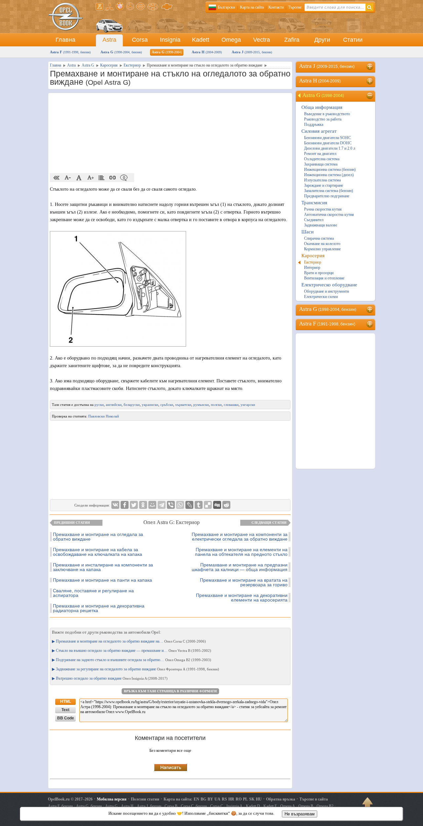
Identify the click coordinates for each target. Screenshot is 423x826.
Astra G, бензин (89, 806)
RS (224, 799)
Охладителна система (321, 159)
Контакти (276, 7)
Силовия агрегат (319, 131)
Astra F (70, 52)
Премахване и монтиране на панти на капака (102, 580)
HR (231, 799)
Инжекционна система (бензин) (330, 169)
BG (203, 799)
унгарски (248, 405)
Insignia (170, 39)
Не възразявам (300, 813)
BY (210, 799)
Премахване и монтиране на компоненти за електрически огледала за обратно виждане (240, 536)
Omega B (305, 806)
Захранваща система (320, 164)
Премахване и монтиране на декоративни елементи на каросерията (242, 597)
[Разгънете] (370, 67)
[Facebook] (125, 505)
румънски (201, 405)
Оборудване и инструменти (326, 291)
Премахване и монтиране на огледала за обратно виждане (98, 536)
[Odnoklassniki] (143, 505)
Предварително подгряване (326, 196)
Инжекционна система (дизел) (329, 174)
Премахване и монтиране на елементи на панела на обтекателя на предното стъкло (241, 552)
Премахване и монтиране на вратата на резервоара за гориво (244, 582)
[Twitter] (134, 505)
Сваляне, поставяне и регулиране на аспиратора (93, 593)
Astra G (121, 52)
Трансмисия (314, 202)
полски (216, 405)
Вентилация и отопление (324, 278)
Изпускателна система (322, 180)
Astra (109, 39)
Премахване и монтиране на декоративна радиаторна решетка (98, 608)
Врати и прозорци (318, 272)
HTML (65, 701)
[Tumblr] (199, 505)
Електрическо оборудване (329, 284)
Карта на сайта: (178, 799)
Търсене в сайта (313, 799)
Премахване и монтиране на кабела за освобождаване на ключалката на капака (97, 552)
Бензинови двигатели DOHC (328, 143)
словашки (231, 405)
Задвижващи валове (320, 225)
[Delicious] (208, 505)
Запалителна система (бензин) (328, 190)
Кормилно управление (322, 249)
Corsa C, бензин (194, 806)
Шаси (307, 231)
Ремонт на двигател (320, 153)
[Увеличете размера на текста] (90, 177)
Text (65, 709)
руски (99, 405)
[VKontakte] (115, 505)
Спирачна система (319, 238)
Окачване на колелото (322, 243)
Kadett (200, 39)
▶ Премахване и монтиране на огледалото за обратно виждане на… (129, 641)
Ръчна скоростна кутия (323, 209)
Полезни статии (145, 799)
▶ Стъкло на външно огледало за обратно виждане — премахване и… (131, 650)
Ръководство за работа (322, 119)
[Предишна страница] (56, 177)
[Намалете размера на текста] (68, 177)
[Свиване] (370, 96)
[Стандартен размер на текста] (79, 177)
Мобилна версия (112, 799)
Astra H (207, 52)
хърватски (183, 405)
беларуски (132, 405)
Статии (353, 39)
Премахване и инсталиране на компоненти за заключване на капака (103, 567)
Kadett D (253, 806)
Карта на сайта (252, 7)
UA (217, 799)
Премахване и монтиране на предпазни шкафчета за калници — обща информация (240, 567)
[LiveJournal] (189, 505)
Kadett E (270, 806)
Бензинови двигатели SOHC (327, 137)
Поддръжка (313, 124)
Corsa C (216, 806)
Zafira (291, 39)
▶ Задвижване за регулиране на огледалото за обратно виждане (135, 669)
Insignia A (234, 806)
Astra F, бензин (60, 806)
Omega (231, 39)
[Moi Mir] (152, 505)
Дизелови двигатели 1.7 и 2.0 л (329, 148)
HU (259, 799)
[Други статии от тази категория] (101, 177)
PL (245, 799)
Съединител (314, 220)
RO (239, 799)
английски (114, 405)
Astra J (252, 52)
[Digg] (217, 505)
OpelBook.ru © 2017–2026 (70, 799)
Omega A (287, 806)
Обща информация (321, 107)
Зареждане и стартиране (323, 185)
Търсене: (295, 7)
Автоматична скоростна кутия (329, 214)
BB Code (65, 718)
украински (150, 405)
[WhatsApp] (180, 505)
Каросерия (313, 255)
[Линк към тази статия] (113, 177)
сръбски (166, 405)
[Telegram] (162, 505)
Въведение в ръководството (327, 114)
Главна (65, 39)
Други (322, 39)
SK (251, 799)
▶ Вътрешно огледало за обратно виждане (110, 678)
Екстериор (312, 262)
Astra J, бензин (149, 806)
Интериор (312, 267)
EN (196, 799)
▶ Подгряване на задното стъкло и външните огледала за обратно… (131, 659)
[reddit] (226, 505)
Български (226, 7)
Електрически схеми (321, 296)
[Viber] (171, 505)
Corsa (140, 39)
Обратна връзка (280, 799)
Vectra (261, 39)
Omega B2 (325, 806)
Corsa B (171, 806)
